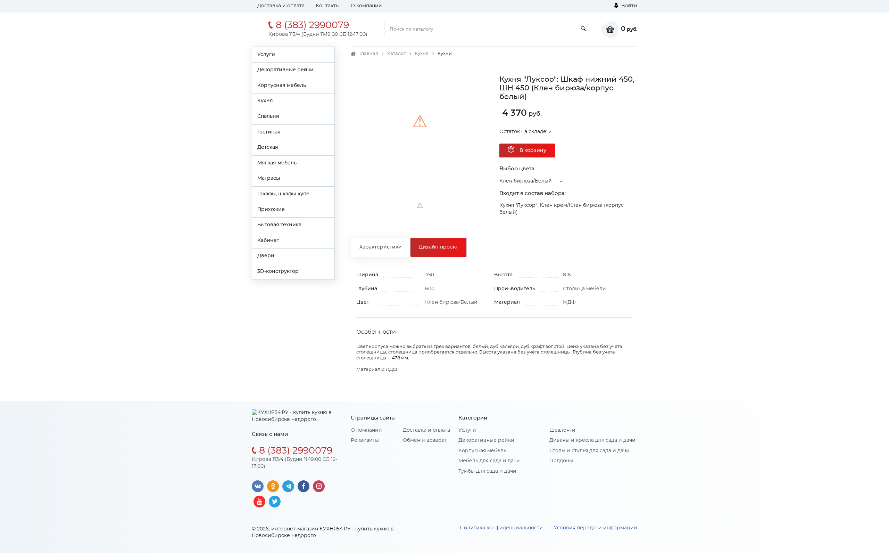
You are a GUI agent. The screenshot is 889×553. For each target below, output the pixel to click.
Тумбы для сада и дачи (487, 471)
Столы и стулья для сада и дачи (589, 450)
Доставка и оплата (281, 5)
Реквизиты (365, 440)
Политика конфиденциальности (501, 528)
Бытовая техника (279, 224)
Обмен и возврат (425, 440)
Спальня (268, 116)
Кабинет (268, 240)
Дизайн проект (438, 247)
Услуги (266, 54)
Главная (368, 53)
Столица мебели (584, 288)
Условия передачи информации (595, 528)
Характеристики (380, 247)
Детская (267, 147)
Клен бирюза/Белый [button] (525, 181)
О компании (366, 5)
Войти (628, 5)
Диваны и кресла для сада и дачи (592, 440)
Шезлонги (562, 430)
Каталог (396, 53)
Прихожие (271, 209)
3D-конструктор (278, 271)
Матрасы (268, 178)
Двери (265, 255)
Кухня (265, 100)
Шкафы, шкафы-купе (283, 194)
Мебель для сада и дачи (489, 460)
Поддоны (561, 460)
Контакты (328, 5)
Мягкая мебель (277, 163)
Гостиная (269, 132)
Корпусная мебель (281, 85)
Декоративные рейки (285, 69)
